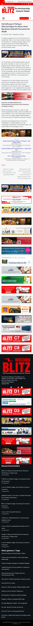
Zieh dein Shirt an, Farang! (8, 583)
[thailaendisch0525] (16, 263)
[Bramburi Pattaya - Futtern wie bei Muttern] (16, 136)
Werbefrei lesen (24, 18)
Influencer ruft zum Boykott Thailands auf (12, 591)
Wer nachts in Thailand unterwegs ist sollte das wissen (16, 579)
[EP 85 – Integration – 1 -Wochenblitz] (16, 424)
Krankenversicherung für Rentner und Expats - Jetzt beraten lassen (16, 141)
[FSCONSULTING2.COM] (16, 234)
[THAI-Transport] (16, 332)
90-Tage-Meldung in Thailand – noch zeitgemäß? (14, 603)
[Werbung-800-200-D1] (16, 395)
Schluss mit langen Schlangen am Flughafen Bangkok (15, 563)
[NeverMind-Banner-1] (16, 273)
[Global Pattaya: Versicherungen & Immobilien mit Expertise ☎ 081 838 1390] (16, 99)
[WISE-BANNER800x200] (16, 283)
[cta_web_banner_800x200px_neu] (16, 254)
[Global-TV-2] (16, 322)
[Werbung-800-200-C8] (16, 351)
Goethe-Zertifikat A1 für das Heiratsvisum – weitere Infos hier (16, 149)
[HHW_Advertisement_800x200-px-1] (16, 434)
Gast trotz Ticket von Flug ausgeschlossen (13, 611)
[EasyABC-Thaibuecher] (16, 213)
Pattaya (3, 165)
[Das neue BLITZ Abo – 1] (16, 293)
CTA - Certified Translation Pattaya (16, 156)
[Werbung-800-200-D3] (16, 415)
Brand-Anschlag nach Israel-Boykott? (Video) (13, 553)
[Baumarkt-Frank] (16, 312)
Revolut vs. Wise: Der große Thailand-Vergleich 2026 (15, 587)
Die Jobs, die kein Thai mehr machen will (12, 607)
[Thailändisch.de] (16, 405)
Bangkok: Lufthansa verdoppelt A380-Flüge (13, 599)
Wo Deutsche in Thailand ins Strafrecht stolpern (14, 595)
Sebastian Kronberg (18, 34)
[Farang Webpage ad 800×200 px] (16, 244)
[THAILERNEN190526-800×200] (16, 57)
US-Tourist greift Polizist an (13, 512)
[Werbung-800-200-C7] (16, 342)
